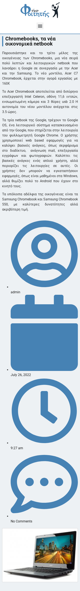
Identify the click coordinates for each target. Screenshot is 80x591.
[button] (40, 25)
